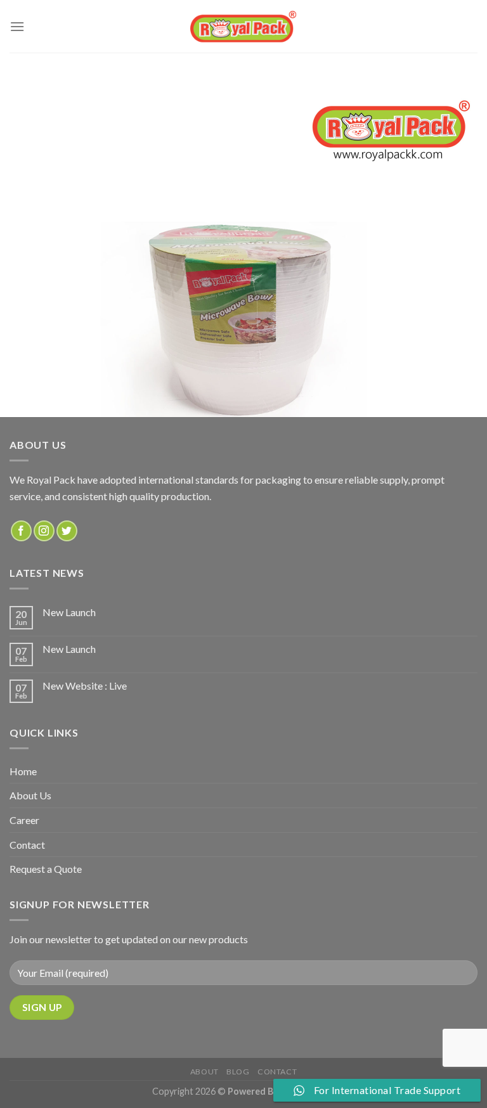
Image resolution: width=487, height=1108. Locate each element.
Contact (27, 845)
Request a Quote (46, 869)
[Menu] (17, 26)
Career (24, 820)
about (204, 1071)
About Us (30, 795)
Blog (237, 1071)
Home (23, 771)
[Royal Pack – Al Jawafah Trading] (243, 26)
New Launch (69, 612)
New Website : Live (84, 686)
